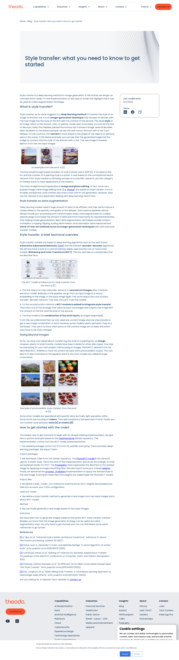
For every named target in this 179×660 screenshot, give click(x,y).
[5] (21, 571)
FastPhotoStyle (66, 438)
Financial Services (95, 606)
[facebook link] (133, 112)
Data (57, 610)
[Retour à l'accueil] (16, 7)
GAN (60, 245)
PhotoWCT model (85, 458)
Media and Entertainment (99, 622)
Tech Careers (166, 610)
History (143, 606)
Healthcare (92, 610)
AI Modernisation (63, 606)
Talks (122, 618)
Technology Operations (67, 635)
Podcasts (124, 622)
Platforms (60, 618)
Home (22, 21)
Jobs (161, 606)
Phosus (70, 189)
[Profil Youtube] (8, 621)
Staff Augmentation (65, 639)
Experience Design (64, 631)
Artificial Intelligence (65, 614)
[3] (21, 552)
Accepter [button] (125, 654)
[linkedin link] (125, 112)
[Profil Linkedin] (17, 621)
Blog (30, 21)
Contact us (163, 6)
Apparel (90, 627)
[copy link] (140, 112)
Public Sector (93, 614)
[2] (21, 545)
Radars (123, 610)
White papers (126, 614)
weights (106, 468)
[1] (21, 537)
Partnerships (146, 618)
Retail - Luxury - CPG (96, 618)
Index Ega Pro (166, 614)
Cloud (58, 622)
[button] (41, 7)
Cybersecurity (62, 627)
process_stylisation (55, 471)
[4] (21, 563)
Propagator (61, 465)
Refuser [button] (137, 654)
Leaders (144, 614)
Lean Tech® (145, 610)
